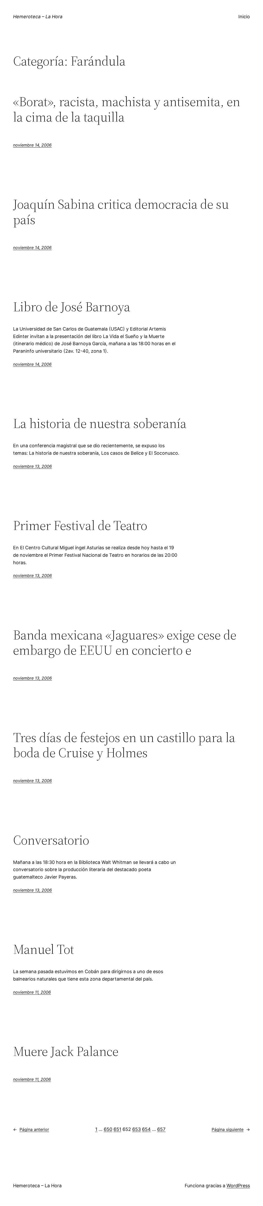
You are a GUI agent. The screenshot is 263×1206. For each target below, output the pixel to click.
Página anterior (31, 1129)
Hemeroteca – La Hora (37, 16)
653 (136, 1129)
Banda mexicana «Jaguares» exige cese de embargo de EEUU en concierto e (124, 642)
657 (161, 1129)
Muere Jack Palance (65, 1051)
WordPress (238, 1185)
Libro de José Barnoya (71, 306)
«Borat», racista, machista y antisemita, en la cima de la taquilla (126, 109)
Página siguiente (231, 1129)
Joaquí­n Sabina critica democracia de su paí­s (121, 211)
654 (146, 1129)
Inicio (244, 16)
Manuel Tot (43, 949)
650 (108, 1129)
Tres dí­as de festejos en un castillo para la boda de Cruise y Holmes (124, 745)
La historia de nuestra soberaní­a (99, 423)
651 (117, 1129)
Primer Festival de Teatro (80, 525)
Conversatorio (51, 840)
